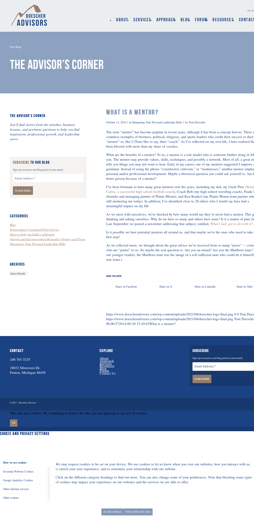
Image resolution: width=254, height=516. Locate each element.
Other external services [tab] (16, 489)
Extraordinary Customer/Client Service (34, 229)
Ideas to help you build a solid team (32, 234)
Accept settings (112, 511)
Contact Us (108, 373)
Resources (107, 365)
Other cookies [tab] (11, 498)
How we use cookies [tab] (15, 462)
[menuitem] (122, 20)
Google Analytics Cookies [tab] (18, 480)
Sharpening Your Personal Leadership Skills (157, 122)
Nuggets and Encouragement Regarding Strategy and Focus (47, 239)
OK (13, 422)
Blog (13, 225)
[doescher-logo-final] (29, 15)
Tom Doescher (197, 122)
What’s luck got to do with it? (231, 223)
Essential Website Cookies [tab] (18, 471)
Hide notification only (138, 511)
